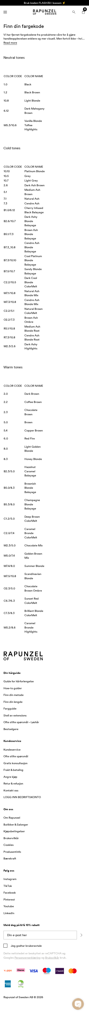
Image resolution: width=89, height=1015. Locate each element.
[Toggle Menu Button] (5, 12)
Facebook (9, 892)
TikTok (7, 886)
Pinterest (9, 899)
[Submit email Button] (81, 935)
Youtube (8, 906)
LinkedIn (8, 913)
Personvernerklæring (27, 957)
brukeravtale (33, 946)
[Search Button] (74, 12)
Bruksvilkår (52, 957)
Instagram (9, 879)
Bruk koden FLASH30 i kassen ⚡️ (44, 3)
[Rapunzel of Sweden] (44, 12)
